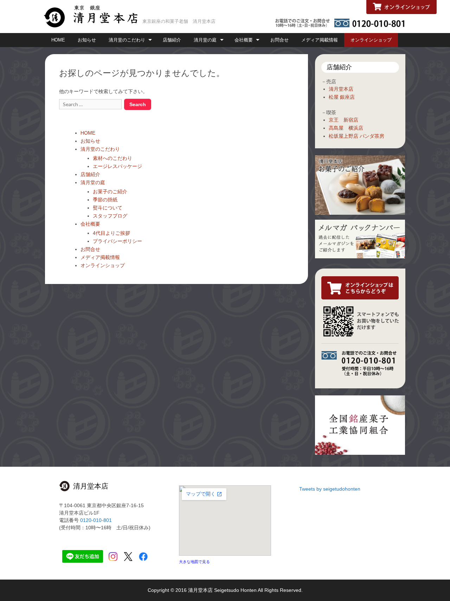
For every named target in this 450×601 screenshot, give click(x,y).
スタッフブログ (110, 216)
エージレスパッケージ (117, 166)
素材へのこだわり (112, 158)
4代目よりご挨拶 (111, 233)
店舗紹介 (172, 40)
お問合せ (279, 40)
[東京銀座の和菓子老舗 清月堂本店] (93, 16)
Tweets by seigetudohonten (329, 489)
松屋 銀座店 (342, 97)
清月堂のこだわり (127, 40)
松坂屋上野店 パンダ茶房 (356, 136)
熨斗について (107, 208)
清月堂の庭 (205, 40)
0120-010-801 (96, 520)
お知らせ (87, 40)
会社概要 (243, 40)
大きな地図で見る (194, 562)
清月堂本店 (341, 89)
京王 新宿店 (343, 120)
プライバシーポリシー (117, 241)
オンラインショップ (371, 40)
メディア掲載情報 (319, 40)
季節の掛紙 (105, 199)
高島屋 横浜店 (346, 128)
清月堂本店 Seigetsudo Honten (222, 590)
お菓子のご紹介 (110, 191)
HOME (58, 40)
